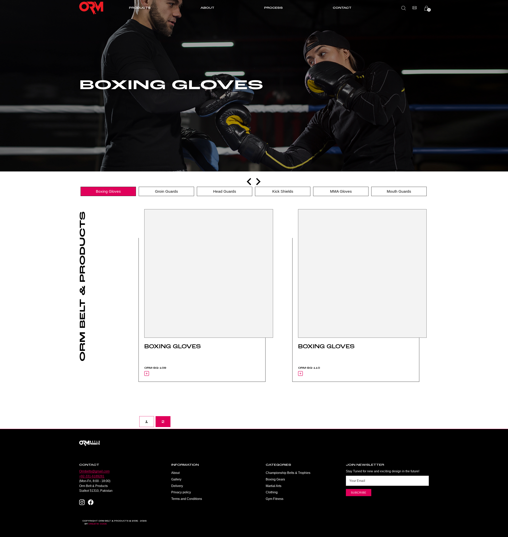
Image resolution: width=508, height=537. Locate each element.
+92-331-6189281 (91, 476)
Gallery (176, 479)
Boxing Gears (275, 479)
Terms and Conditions (186, 498)
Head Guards (224, 191)
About (207, 8)
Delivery (177, 486)
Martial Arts (273, 486)
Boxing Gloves (108, 191)
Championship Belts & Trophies (288, 472)
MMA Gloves (341, 191)
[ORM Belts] (254, 443)
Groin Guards (166, 191)
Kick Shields (282, 191)
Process (273, 8)
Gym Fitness (274, 498)
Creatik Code (97, 524)
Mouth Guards (399, 191)
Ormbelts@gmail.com (94, 471)
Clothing (272, 492)
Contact (342, 8)
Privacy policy (181, 492)
